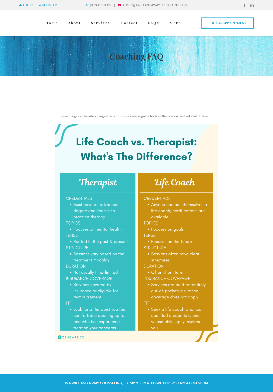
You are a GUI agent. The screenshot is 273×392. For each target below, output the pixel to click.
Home (51, 23)
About (74, 23)
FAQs (153, 23)
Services (100, 23)
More (175, 23)
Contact (129, 23)
